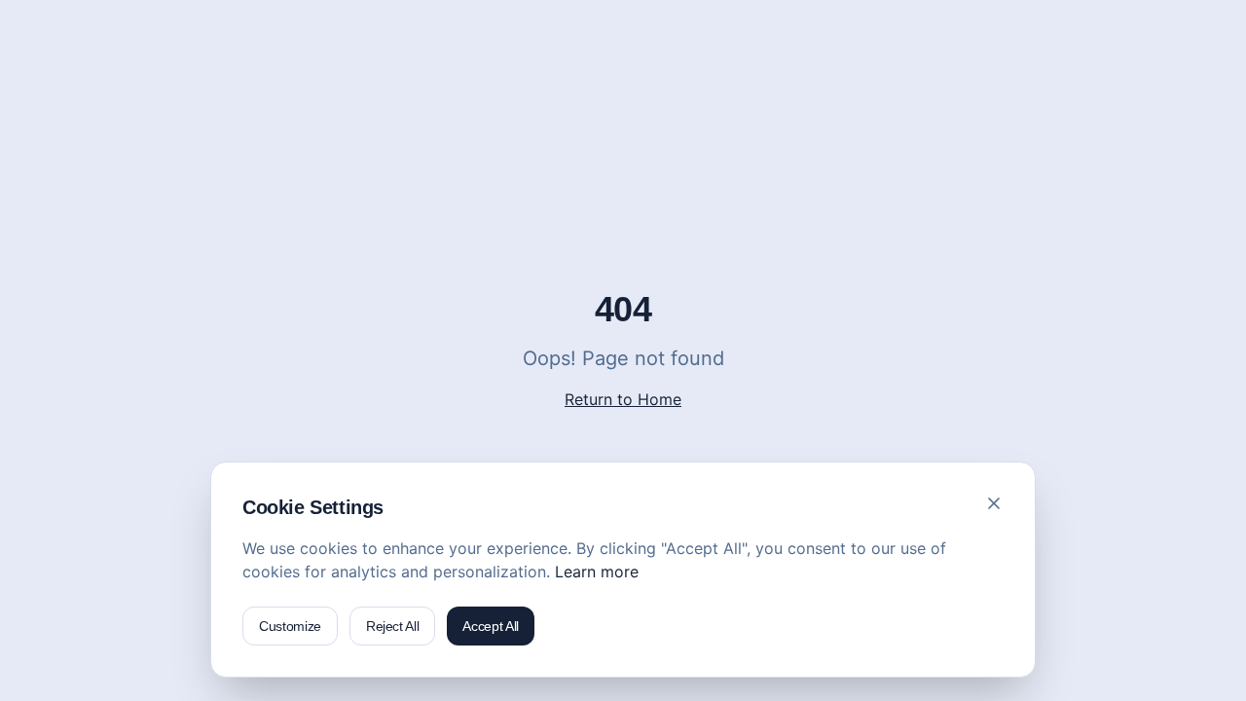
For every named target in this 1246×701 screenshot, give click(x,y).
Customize (290, 626)
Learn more (597, 571)
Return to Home (623, 399)
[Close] (994, 503)
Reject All (393, 626)
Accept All (490, 626)
